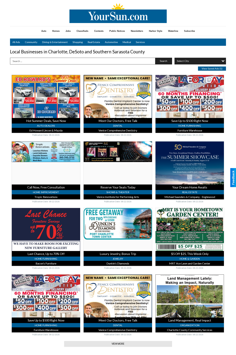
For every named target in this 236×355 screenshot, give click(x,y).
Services (140, 42)
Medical (127, 42)
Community (31, 42)
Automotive (111, 42)
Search (163, 60)
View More (118, 343)
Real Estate (94, 42)
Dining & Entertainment (55, 42)
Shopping (78, 42)
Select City (183, 60)
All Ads (16, 42)
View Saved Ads (212, 68)
